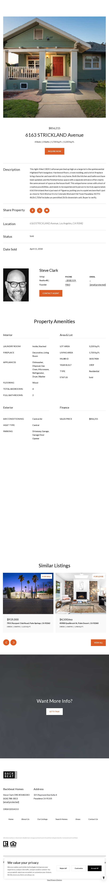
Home (11, 819)
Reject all (63, 868)
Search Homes (62, 819)
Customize (79, 868)
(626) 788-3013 (10, 798)
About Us (25, 819)
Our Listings (42, 819)
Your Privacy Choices (54, 880)
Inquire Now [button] (54, 151)
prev (6, 642)
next (13, 642)
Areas (78, 819)
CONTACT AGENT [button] (51, 293)
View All (98, 642)
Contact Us (93, 819)
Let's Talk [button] (54, 711)
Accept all (94, 868)
